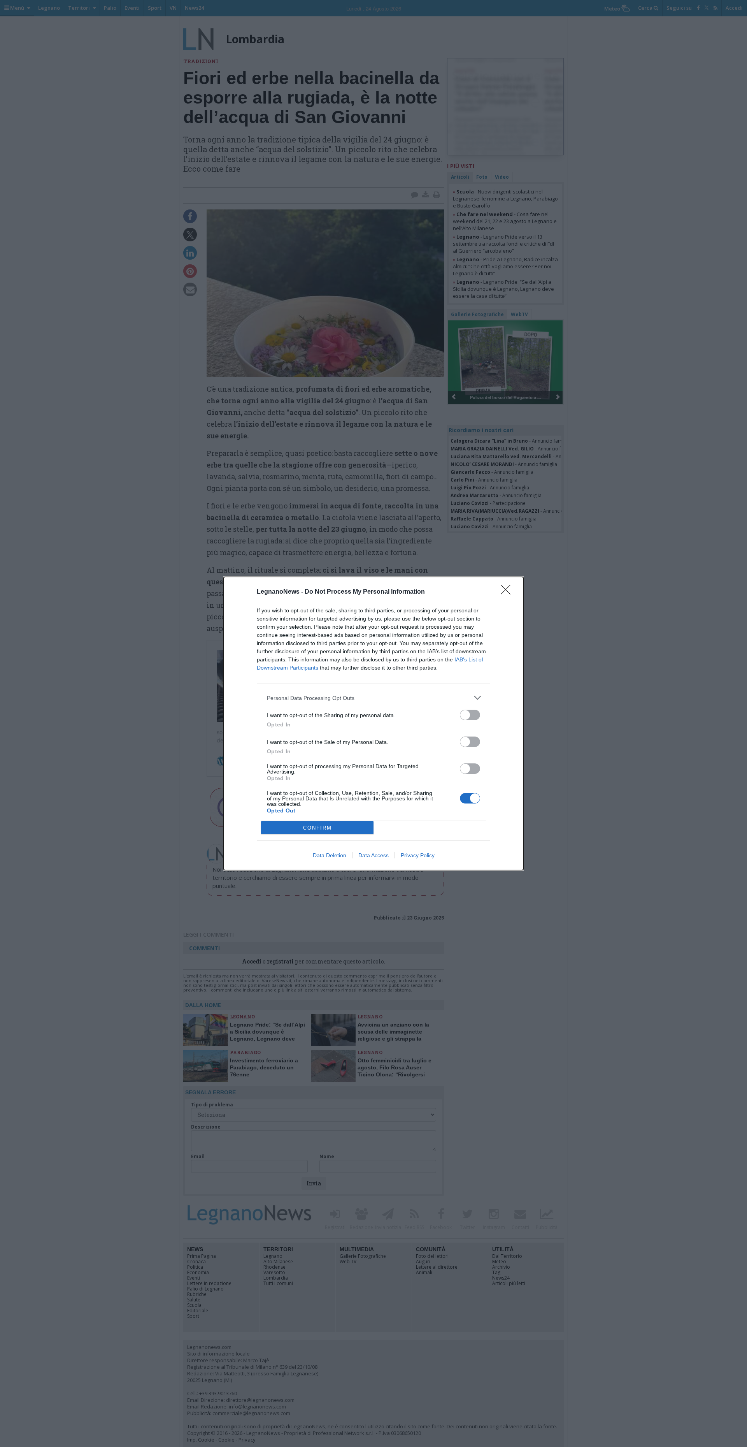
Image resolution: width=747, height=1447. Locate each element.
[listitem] (373, 698)
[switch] (470, 715)
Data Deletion (329, 855)
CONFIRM (317, 828)
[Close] (508, 592)
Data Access (373, 855)
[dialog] (373, 723)
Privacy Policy (418, 855)
